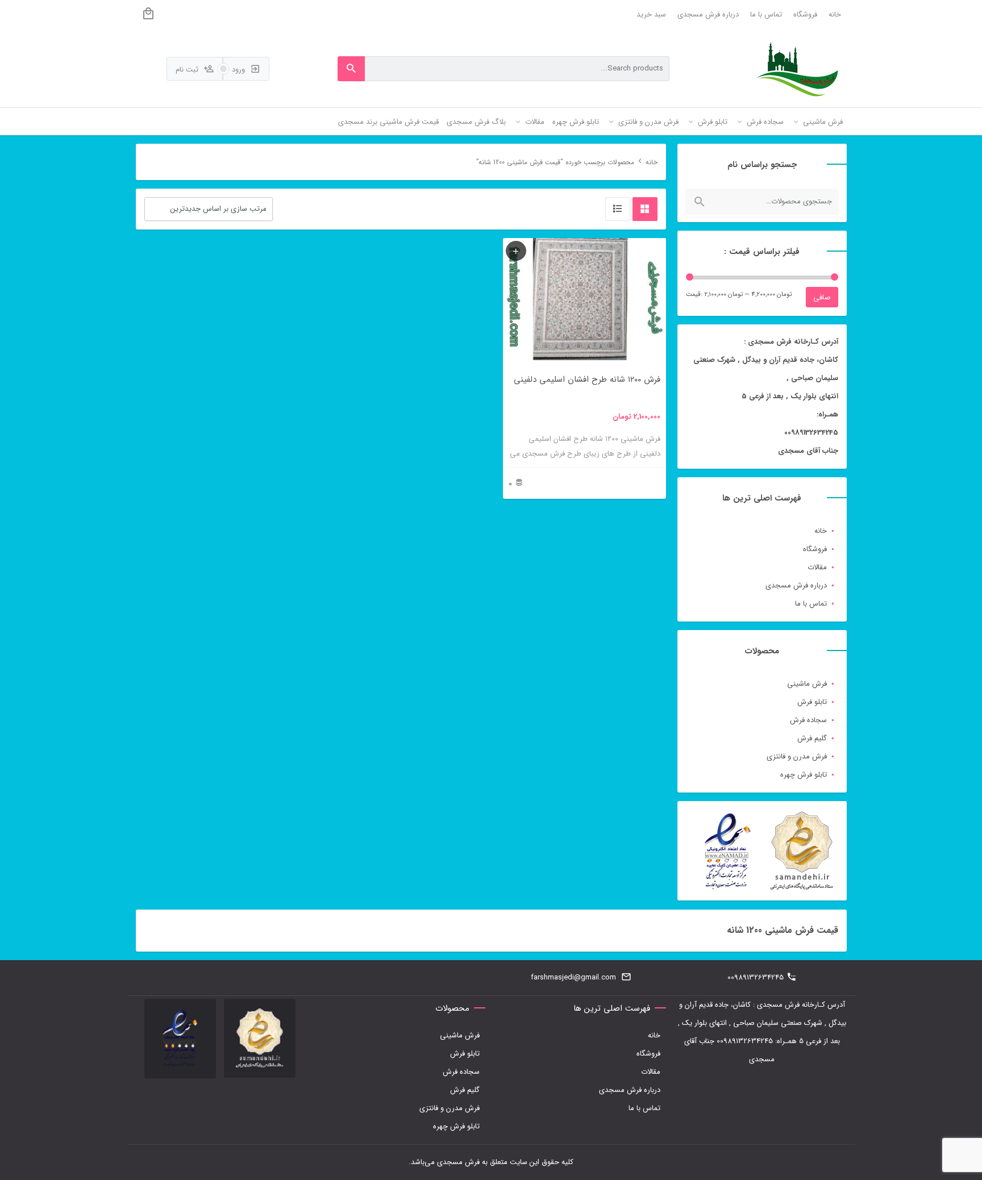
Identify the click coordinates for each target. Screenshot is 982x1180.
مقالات (817, 567)
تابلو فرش (812, 702)
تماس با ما (766, 14)
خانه (835, 14)
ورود (239, 70)
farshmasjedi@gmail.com (573, 977)
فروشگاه (805, 14)
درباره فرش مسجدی (708, 14)
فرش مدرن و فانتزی (797, 756)
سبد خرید (651, 14)
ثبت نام (188, 70)
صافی (822, 297)
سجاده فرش (808, 720)
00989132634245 (755, 977)
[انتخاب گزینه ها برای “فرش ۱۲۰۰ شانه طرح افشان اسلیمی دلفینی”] (516, 251)
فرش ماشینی (807, 684)
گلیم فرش (812, 738)
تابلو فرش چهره (803, 775)
